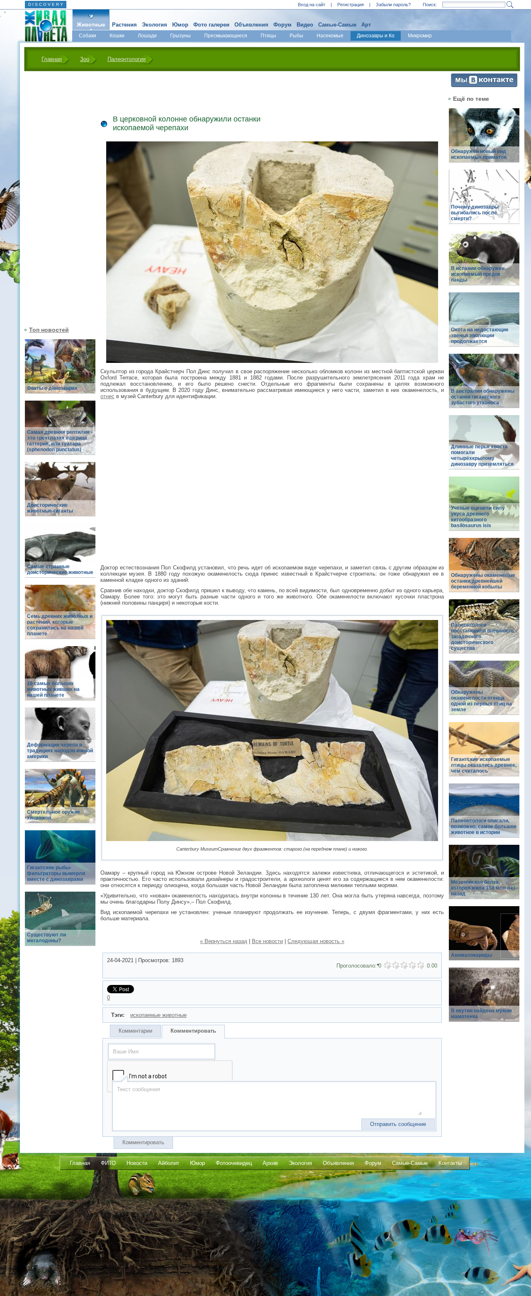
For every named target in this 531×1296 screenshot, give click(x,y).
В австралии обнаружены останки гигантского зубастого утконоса (482, 397)
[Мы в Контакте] (484, 85)
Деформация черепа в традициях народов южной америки (60, 750)
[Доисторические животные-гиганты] (60, 493)
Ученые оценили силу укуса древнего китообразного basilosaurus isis (478, 516)
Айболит (168, 1163)
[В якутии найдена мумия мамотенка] (484, 999)
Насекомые (330, 36)
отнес (107, 396)
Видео (305, 25)
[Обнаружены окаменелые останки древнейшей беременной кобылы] (484, 569)
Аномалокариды (471, 955)
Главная (51, 59)
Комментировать (193, 1031)
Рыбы (296, 36)
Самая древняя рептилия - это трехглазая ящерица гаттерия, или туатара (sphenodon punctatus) (60, 440)
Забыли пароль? (393, 4)
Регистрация (350, 4)
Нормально (404, 965)
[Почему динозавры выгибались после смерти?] (484, 201)
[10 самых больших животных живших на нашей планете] (60, 678)
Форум (282, 25)
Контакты (450, 1163)
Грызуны (180, 36)
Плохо (396, 965)
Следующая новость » (315, 941)
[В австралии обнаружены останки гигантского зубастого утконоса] (484, 385)
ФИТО (108, 1163)
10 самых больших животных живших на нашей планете (53, 689)
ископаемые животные (158, 1015)
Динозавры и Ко (376, 36)
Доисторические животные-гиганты (50, 508)
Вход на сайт (311, 4)
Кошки (117, 36)
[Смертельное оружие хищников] (60, 800)
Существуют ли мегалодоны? (46, 937)
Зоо (84, 59)
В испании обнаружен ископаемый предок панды (477, 274)
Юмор (180, 25)
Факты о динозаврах (52, 388)
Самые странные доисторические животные (60, 569)
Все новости (267, 941)
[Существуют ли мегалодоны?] (60, 923)
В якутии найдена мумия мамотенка (481, 1013)
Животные (91, 25)
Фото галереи (211, 25)
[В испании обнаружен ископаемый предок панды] (484, 262)
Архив (270, 1163)
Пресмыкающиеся (225, 36)
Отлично (421, 965)
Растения (124, 25)
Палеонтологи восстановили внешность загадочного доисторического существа (482, 636)
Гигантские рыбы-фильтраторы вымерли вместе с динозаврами (56, 873)
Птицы (268, 36)
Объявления (251, 25)
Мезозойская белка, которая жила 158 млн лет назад (483, 888)
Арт (366, 25)
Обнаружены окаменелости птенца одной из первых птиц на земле (481, 700)
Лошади (147, 36)
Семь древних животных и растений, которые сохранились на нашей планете (60, 625)
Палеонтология (126, 59)
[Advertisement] (55, 197)
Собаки (87, 36)
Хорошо (412, 965)
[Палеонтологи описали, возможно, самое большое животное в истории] (484, 815)
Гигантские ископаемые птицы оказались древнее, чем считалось (483, 765)
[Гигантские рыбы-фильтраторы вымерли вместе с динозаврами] (60, 862)
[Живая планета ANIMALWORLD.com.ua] (43, 26)
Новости (137, 1163)
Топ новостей (49, 329)
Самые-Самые (337, 25)
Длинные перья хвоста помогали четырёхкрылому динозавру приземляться (482, 455)
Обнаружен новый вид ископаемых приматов (479, 154)
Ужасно (387, 965)
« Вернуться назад (223, 941)
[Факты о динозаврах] (60, 371)
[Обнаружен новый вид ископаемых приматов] (484, 140)
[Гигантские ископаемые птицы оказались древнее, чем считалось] (484, 753)
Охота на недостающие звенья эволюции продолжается (480, 335)
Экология (154, 25)
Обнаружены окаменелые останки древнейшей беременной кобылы (483, 581)
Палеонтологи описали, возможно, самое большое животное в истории (483, 826)
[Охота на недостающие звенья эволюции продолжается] (484, 324)
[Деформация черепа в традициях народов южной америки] (60, 739)
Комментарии (135, 1031)
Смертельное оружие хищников (53, 815)
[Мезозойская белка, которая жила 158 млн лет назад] (484, 876)
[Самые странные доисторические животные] (60, 555)
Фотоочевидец (234, 1163)
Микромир (420, 36)
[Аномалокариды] (484, 938)
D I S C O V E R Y (45, 4)
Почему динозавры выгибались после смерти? (475, 212)
